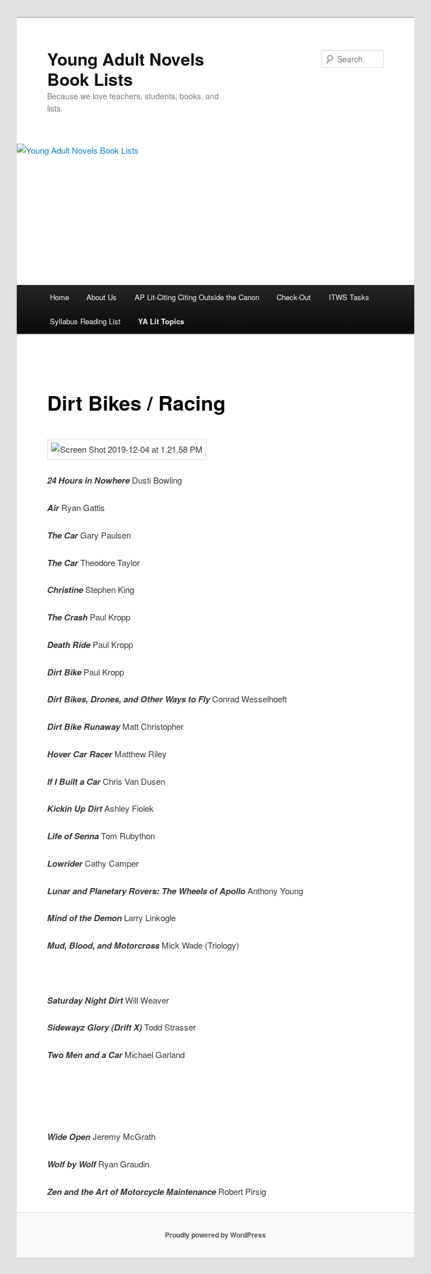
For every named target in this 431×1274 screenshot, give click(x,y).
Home (59, 297)
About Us (101, 297)
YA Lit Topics (161, 321)
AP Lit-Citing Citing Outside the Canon (197, 297)
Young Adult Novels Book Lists (125, 69)
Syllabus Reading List (85, 321)
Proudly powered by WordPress (215, 1235)
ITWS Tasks (349, 297)
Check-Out (294, 297)
